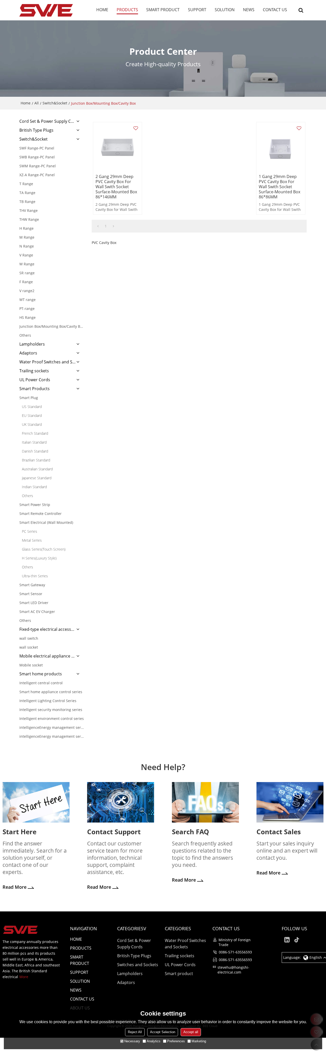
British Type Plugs (134, 956)
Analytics (153, 1041)
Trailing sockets (179, 956)
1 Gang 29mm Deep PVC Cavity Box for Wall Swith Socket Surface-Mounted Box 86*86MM (279, 186)
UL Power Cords (180, 964)
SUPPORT (197, 9)
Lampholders (130, 973)
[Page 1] (98, 226)
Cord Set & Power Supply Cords (134, 944)
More (23, 976)
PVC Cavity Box (104, 242)
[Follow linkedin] (287, 940)
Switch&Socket (55, 103)
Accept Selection (162, 1032)
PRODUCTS (127, 9)
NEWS (248, 9)
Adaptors (126, 982)
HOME (102, 9)
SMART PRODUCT (163, 9)
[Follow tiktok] (297, 940)
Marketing (199, 1041)
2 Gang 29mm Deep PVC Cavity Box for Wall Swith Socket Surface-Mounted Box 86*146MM (116, 186)
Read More (14, 887)
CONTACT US (275, 9)
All (36, 103)
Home (26, 103)
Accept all (190, 1032)
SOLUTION (225, 9)
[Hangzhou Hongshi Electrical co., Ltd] (46, 10)
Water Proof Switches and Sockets (185, 944)
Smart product (179, 973)
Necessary (132, 1041)
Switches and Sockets (137, 964)
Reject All (135, 1032)
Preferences (176, 1041)
